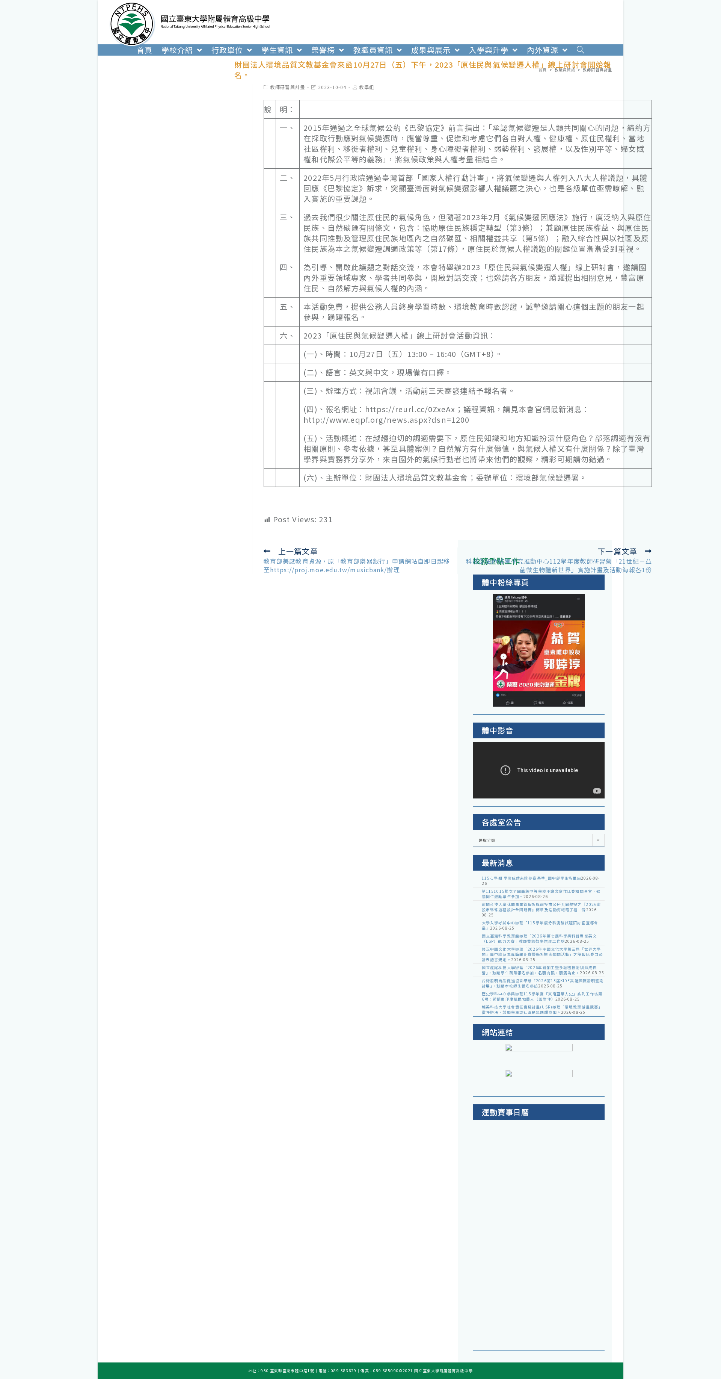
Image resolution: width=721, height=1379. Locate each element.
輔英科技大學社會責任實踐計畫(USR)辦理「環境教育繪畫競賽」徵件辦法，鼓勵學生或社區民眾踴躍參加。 (542, 1009)
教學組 (366, 87)
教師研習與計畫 (287, 87)
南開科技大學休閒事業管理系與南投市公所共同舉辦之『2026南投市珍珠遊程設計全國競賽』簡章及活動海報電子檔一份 (541, 906)
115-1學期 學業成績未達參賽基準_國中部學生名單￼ (531, 878)
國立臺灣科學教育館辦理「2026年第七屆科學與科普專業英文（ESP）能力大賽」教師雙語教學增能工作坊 (539, 938)
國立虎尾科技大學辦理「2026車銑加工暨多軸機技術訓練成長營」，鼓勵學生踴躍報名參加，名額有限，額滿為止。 (539, 970)
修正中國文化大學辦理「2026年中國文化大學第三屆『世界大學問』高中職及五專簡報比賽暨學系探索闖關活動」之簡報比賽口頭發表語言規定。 (542, 954)
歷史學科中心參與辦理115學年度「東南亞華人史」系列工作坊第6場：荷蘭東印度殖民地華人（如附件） (542, 996)
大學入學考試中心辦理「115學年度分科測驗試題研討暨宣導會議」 (540, 925)
